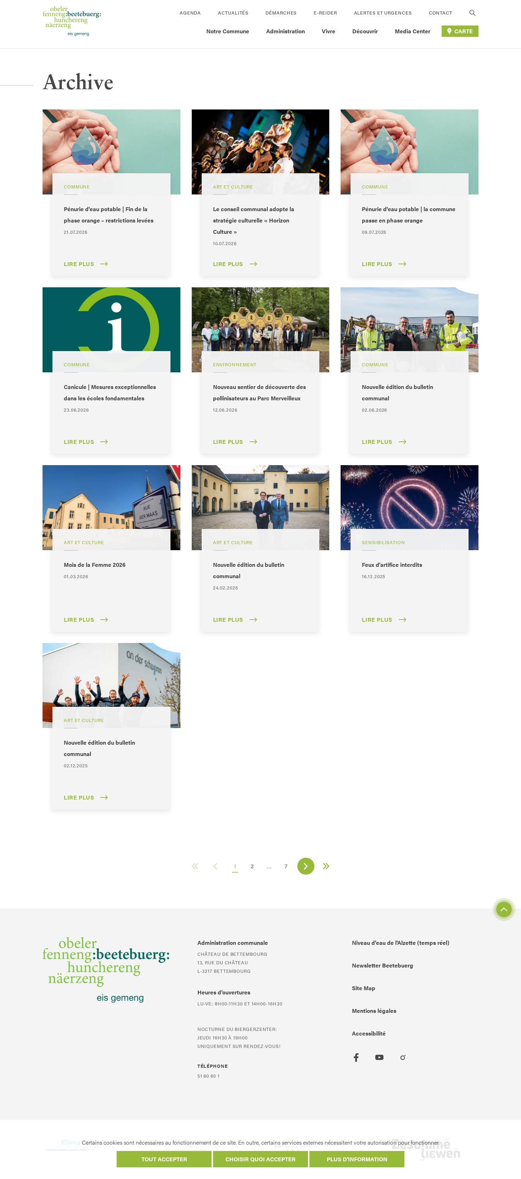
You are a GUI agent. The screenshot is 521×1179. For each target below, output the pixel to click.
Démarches (281, 12)
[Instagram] (403, 1057)
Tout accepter (164, 1159)
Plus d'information (357, 1159)
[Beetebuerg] (72, 24)
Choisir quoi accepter (260, 1159)
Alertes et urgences (383, 12)
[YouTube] (379, 1057)
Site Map (363, 988)
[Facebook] (356, 1057)
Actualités (233, 12)
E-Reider (325, 12)
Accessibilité (369, 1033)
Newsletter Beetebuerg (382, 965)
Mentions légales (374, 1010)
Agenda (190, 12)
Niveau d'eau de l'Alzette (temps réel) (400, 942)
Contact (440, 12)
